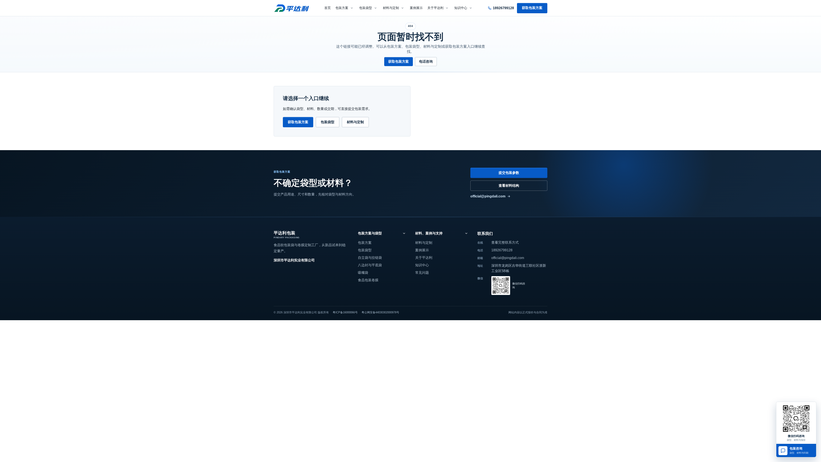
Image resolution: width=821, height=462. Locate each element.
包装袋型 (365, 8)
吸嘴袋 (363, 272)
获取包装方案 (532, 8)
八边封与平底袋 (370, 265)
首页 (327, 8)
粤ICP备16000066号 (345, 312)
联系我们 (485, 233)
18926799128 (501, 250)
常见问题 (422, 272)
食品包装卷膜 (368, 280)
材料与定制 (391, 8)
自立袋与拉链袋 (370, 257)
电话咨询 (426, 61)
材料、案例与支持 (429, 233)
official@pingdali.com (487, 196)
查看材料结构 (509, 185)
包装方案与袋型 (370, 233)
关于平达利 (435, 8)
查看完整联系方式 (505, 242)
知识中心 (460, 8)
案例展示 (416, 8)
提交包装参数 (509, 173)
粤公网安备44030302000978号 (380, 312)
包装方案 (341, 8)
